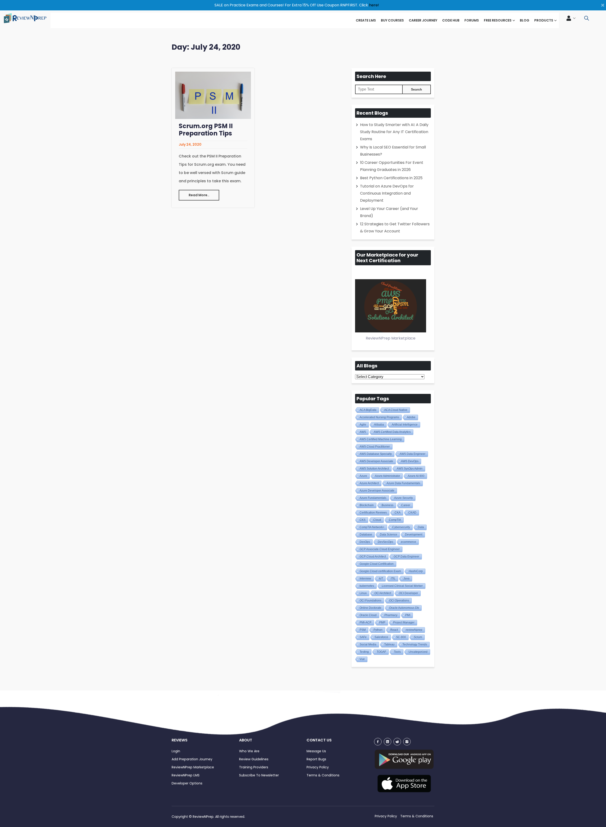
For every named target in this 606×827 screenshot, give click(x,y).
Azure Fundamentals (373, 498)
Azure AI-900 (416, 476)
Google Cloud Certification (377, 564)
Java (406, 578)
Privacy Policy (318, 767)
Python (378, 629)
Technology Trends (414, 644)
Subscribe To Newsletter (259, 775)
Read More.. (199, 195)
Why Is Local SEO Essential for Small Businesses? (393, 150)
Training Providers (253, 767)
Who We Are (249, 751)
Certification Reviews (373, 512)
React (394, 629)
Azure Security (403, 498)
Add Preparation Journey (192, 759)
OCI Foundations (370, 600)
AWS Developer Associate (376, 461)
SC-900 (401, 637)
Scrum (418, 637)
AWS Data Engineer (412, 454)
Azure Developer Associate (377, 490)
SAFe (363, 637)
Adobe (411, 417)
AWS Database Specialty (376, 454)
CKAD (412, 512)
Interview (365, 578)
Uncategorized (418, 651)
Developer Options (187, 783)
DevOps (365, 542)
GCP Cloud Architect (373, 556)
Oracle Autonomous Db (404, 607)
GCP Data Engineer (406, 556)
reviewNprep (414, 629)
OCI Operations (399, 600)
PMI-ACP (365, 622)
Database (366, 534)
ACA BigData (368, 410)
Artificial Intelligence (405, 424)
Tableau (389, 644)
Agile (363, 424)
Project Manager (403, 622)
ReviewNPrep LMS (186, 775)
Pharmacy (390, 615)
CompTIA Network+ (372, 527)
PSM (363, 629)
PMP (382, 622)
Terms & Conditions (323, 775)
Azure (363, 476)
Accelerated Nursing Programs (379, 417)
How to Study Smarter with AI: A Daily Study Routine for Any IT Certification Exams (394, 132)
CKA (398, 512)
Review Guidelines (253, 759)
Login (176, 751)
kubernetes (367, 586)
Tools (397, 651)
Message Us (316, 751)
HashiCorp (416, 571)
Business (387, 505)
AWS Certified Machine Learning (381, 439)
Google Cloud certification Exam (380, 571)
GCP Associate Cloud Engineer (380, 549)
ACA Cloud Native (395, 410)
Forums (471, 20)
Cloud (377, 520)
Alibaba (379, 424)
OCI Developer (408, 593)
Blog (524, 20)
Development (413, 534)
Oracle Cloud (368, 615)
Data (421, 527)
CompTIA (395, 520)
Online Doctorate (370, 607)
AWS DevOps (410, 461)
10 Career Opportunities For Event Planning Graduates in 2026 (391, 166)
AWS (363, 432)
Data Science (388, 534)
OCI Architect (382, 593)
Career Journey (423, 20)
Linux (363, 593)
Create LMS (366, 20)
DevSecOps (385, 542)
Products (543, 20)
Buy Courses (392, 20)
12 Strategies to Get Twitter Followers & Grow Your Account (395, 227)
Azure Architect (369, 483)
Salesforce (381, 637)
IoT (381, 578)
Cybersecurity (401, 527)
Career (405, 505)
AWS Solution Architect (374, 468)
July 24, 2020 (190, 144)
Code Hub (450, 20)
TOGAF (381, 651)
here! (374, 5)
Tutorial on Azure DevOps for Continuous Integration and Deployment (387, 193)
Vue (362, 659)
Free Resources (498, 20)
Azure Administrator (387, 476)
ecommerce (408, 542)
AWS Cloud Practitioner (375, 446)
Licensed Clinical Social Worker (402, 586)
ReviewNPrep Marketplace (193, 767)
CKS (362, 520)
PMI (407, 615)
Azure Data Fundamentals (403, 483)
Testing (364, 651)
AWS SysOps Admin (410, 468)
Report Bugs (316, 759)
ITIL (393, 578)
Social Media (368, 644)
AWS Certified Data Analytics (392, 432)
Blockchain (367, 505)
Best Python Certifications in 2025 (391, 178)
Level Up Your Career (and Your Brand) (389, 212)
